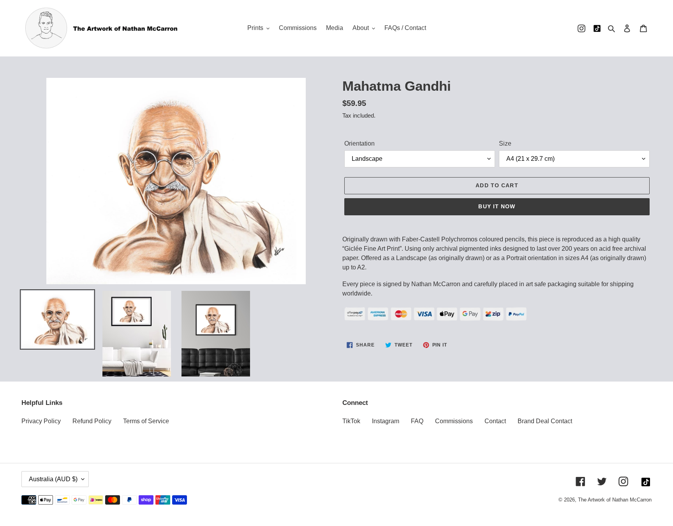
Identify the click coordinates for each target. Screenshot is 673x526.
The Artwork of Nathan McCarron (615, 500)
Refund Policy (91, 421)
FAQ (417, 421)
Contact (495, 421)
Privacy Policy (41, 421)
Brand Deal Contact (545, 421)
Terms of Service (146, 421)
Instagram (385, 421)
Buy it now (496, 206)
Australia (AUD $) (53, 479)
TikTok (351, 421)
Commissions (454, 421)
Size (505, 143)
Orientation (359, 143)
